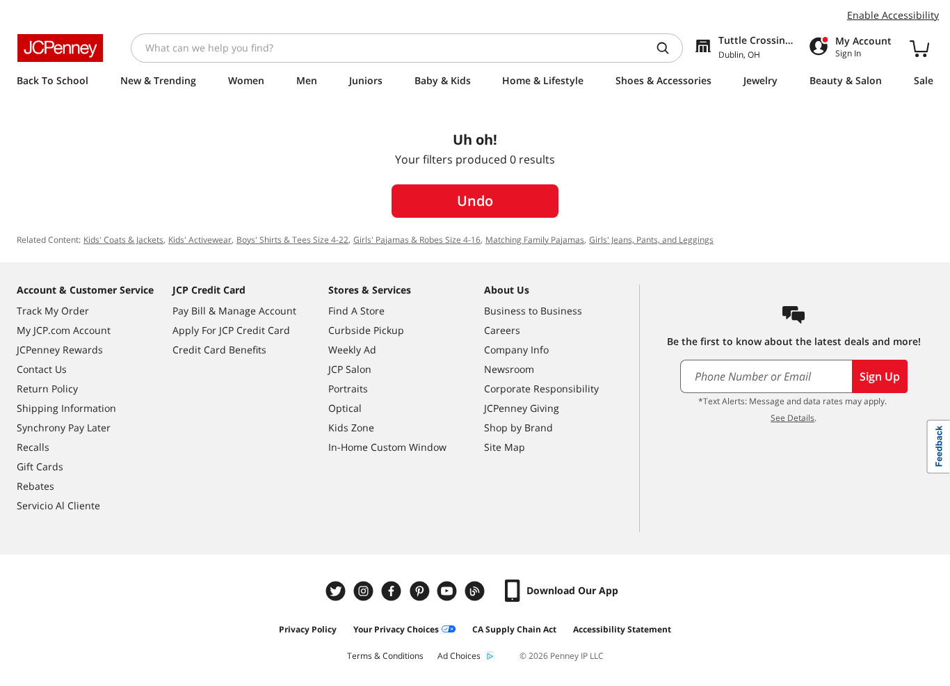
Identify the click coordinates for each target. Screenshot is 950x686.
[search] (668, 48)
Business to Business (533, 310)
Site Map (504, 447)
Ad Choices (459, 656)
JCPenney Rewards (60, 349)
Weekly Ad (352, 349)
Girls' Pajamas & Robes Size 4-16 (417, 240)
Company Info (516, 349)
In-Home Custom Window (387, 447)
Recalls (33, 447)
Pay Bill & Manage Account (234, 310)
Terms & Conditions (385, 656)
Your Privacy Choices (396, 629)
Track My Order (53, 310)
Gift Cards (40, 466)
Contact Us (42, 369)
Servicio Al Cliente (58, 505)
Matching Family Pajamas (534, 240)
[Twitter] (337, 591)
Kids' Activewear (200, 240)
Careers (502, 330)
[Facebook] (393, 591)
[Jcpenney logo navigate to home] (60, 48)
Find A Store (356, 310)
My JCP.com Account (64, 330)
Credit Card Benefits (219, 349)
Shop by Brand (518, 427)
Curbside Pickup (366, 330)
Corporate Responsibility (541, 388)
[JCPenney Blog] (476, 591)
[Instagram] (365, 591)
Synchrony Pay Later (64, 427)
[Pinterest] (421, 591)
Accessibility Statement (622, 629)
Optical (345, 408)
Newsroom (509, 369)
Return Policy (47, 388)
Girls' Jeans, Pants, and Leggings (651, 240)
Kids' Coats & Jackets (123, 240)
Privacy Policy (308, 629)
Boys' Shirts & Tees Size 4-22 (292, 240)
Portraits (348, 388)
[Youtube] (448, 591)
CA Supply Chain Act (514, 629)
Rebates (35, 486)
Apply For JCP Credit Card (231, 330)
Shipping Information (66, 408)
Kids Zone (351, 427)
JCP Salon (349, 369)
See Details (792, 418)
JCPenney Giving (521, 408)
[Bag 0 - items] (919, 48)
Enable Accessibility (893, 15)
